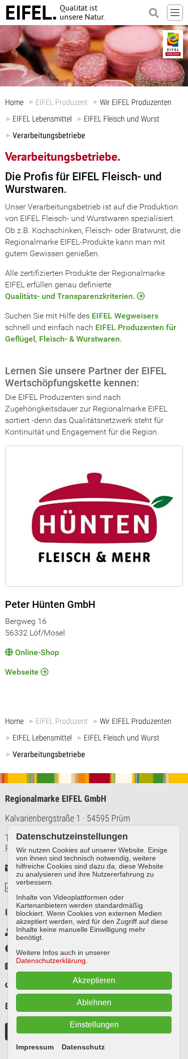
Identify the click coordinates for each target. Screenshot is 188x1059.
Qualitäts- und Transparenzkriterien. (70, 296)
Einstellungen (94, 1024)
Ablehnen (94, 1002)
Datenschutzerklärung (51, 961)
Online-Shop (37, 652)
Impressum (35, 1047)
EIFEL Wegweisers (125, 316)
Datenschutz (83, 1047)
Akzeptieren (94, 980)
